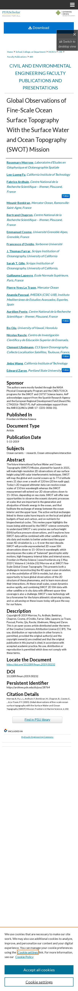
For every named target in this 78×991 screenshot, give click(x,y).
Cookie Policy (24, 957)
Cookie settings (28, 952)
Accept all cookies (39, 969)
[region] (39, 959)
